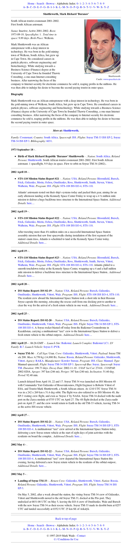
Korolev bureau (69, 360)
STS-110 (88, 186)
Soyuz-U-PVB (51, 346)
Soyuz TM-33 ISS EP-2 (99, 137)
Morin (40, 182)
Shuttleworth (70, 130)
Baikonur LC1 (101, 343)
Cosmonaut (26, 137)
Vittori (109, 182)
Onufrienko (60, 182)
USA (74, 178)
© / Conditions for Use (66, 539)
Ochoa (48, 182)
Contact (81, 535)
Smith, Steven (96, 182)
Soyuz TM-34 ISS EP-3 (100, 324)
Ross (70, 182)
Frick (21, 182)
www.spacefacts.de (111, 79)
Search (40, 3)
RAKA (40, 360)
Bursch (115, 178)
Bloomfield (103, 178)
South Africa (51, 137)
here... (30, 203)
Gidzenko (30, 182)
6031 (49, 141)
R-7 (22, 346)
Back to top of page (66, 518)
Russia (70, 357)
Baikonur (66, 343)
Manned (108, 360)
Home (31, 3)
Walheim (23, 186)
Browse (50, 3)
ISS (74, 137)
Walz (31, 186)
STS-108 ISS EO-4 (70, 186)
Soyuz (95, 364)
